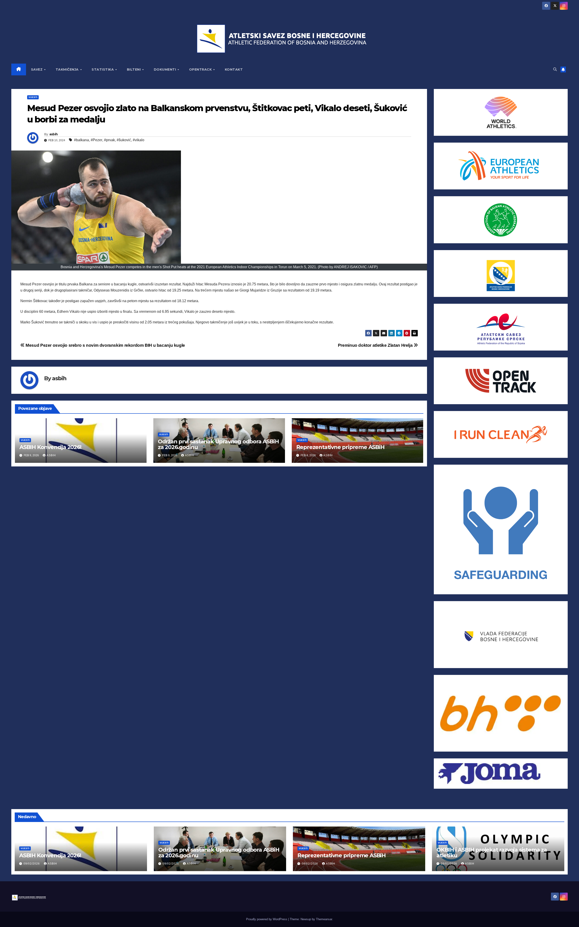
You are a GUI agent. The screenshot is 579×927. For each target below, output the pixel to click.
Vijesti (32, 97)
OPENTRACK (201, 69)
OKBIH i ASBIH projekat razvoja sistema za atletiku (492, 852)
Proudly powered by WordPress (267, 919)
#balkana (81, 140)
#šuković (124, 140)
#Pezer (96, 140)
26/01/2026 (449, 863)
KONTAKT (234, 69)
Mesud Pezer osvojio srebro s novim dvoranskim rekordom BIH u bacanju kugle (105, 345)
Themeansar (324, 919)
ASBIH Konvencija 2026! (50, 447)
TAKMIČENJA (68, 69)
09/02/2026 (32, 863)
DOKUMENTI (165, 69)
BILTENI (134, 69)
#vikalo (138, 140)
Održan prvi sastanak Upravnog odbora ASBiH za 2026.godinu (218, 444)
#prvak (109, 140)
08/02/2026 (310, 863)
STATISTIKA (103, 69)
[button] (555, 69)
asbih (53, 134)
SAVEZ (37, 69)
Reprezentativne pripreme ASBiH (340, 447)
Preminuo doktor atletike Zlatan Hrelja (376, 345)
